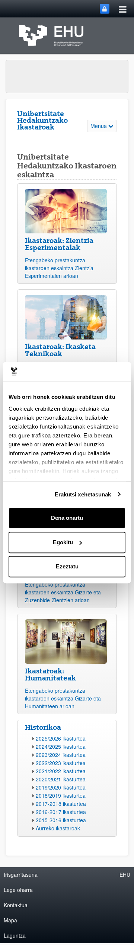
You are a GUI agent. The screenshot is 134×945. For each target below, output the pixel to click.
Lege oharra (18, 889)
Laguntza (15, 935)
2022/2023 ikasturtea (61, 763)
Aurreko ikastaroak (58, 828)
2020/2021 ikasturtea (61, 779)
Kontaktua (16, 905)
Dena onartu (67, 518)
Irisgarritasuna (21, 874)
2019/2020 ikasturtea (61, 787)
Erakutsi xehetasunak (83, 494)
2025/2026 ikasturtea (61, 738)
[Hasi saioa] (104, 8)
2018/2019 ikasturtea (61, 795)
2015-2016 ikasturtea (61, 820)
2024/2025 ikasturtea (61, 746)
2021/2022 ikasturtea (61, 771)
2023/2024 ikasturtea (61, 754)
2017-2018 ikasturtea (61, 803)
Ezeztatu (67, 566)
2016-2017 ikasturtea (61, 812)
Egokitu (63, 542)
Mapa (10, 920)
